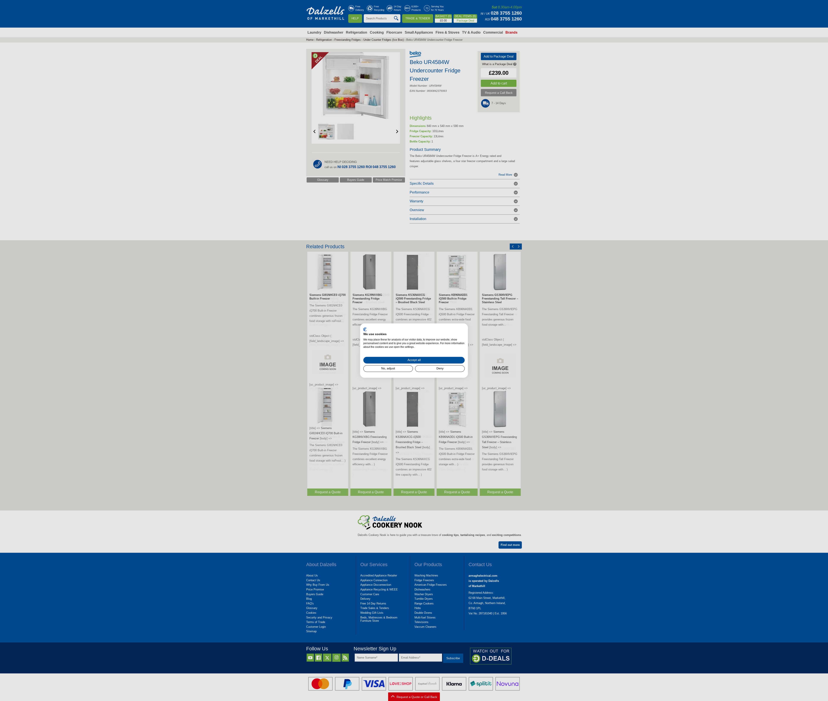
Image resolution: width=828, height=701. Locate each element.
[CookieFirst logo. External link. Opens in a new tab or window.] (365, 329)
